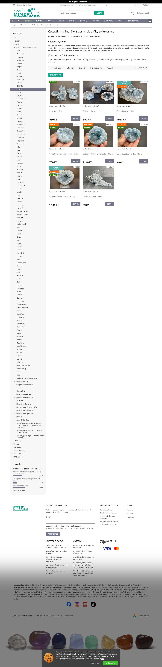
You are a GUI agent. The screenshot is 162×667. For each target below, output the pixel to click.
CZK (136, 5)
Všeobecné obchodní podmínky (107, 517)
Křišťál (19, 173)
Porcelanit (20, 253)
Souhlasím (111, 663)
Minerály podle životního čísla (27, 407)
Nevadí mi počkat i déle (21, 486)
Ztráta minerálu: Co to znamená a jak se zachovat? (56, 546)
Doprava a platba (67, 5)
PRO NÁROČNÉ (19, 457)
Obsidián (20, 230)
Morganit (20, 221)
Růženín (20, 275)
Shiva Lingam (21, 304)
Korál (19, 166)
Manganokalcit (22, 211)
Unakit (19, 356)
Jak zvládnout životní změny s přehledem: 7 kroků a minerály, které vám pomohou (84, 573)
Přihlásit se (53, 534)
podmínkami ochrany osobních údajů (80, 528)
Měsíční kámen (22, 214)
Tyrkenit (20, 349)
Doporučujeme (56, 68)
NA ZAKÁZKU (18, 447)
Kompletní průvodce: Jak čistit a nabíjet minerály (57, 566)
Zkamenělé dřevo (23, 365)
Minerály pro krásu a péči (25, 410)
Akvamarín (20, 54)
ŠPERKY (17, 444)
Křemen (20, 169)
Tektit (19, 333)
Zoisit (19, 375)
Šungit (19, 330)
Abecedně (110, 68)
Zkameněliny (21, 368)
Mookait (20, 218)
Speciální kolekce (22, 420)
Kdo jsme (130, 517)
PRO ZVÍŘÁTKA (19, 450)
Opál (18, 240)
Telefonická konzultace (87, 5)
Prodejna (130, 513)
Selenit (19, 291)
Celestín (20, 89)
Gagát (19, 108)
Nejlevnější (70, 68)
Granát (19, 118)
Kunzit (19, 179)
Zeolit (19, 372)
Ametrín (20, 57)
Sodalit (19, 311)
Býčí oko (20, 86)
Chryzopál (20, 144)
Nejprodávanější (96, 68)
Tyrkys (19, 352)
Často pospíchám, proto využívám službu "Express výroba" (27, 480)
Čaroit (19, 96)
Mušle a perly (22, 224)
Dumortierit (21, 99)
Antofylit (20, 70)
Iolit (18, 147)
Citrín (19, 92)
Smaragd (20, 320)
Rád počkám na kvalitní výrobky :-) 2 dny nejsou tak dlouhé (27, 472)
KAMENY (17, 44)
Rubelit (19, 269)
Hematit (20, 121)
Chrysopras (21, 134)
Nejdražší (82, 68)
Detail (76, 118)
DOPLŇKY (17, 454)
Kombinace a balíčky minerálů (27, 378)
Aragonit (20, 76)
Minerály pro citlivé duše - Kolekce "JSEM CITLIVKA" (29, 431)
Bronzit (19, 83)
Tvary (18, 388)
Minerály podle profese (24, 413)
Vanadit (19, 359)
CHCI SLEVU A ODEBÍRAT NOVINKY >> (17, 653)
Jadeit (19, 150)
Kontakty (130, 510)
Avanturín (20, 80)
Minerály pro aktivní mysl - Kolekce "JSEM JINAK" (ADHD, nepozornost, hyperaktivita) (29, 425)
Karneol (20, 163)
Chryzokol (20, 141)
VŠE (15, 38)
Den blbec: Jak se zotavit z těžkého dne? (82, 552)
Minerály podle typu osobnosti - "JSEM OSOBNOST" (30, 437)
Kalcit (19, 160)
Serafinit (20, 298)
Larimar (19, 189)
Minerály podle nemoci (24, 397)
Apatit (19, 73)
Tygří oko (20, 343)
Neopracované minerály (24, 385)
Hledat (99, 13)
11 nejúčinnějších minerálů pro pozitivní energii (83, 558)
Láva (18, 195)
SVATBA (19, 417)
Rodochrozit (21, 263)
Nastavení (95, 663)
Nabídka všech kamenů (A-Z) (26, 47)
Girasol (19, 112)
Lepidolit (20, 198)
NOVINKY (17, 41)
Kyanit (19, 176)
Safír (18, 282)
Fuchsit (19, 105)
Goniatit (20, 115)
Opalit (19, 243)
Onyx (19, 237)
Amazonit (20, 60)
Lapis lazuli (21, 185)
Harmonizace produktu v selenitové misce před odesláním (54, 559)
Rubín (19, 272)
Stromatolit (21, 327)
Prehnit (19, 256)
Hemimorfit (21, 124)
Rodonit (20, 266)
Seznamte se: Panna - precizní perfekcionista (83, 546)
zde (102, 659)
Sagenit (20, 285)
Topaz (19, 340)
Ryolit (19, 279)
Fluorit (19, 102)
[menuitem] (12, 21)
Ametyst (20, 63)
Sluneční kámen (22, 307)
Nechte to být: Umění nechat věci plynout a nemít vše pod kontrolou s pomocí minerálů (83, 565)
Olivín (19, 234)
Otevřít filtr (55, 75)
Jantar (19, 153)
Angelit (19, 67)
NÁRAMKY (17, 441)
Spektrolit (20, 317)
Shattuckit (20, 324)
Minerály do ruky (22, 381)
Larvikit (19, 192)
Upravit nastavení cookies (64, 615)
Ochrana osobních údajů (108, 524)
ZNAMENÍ (19, 401)
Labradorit (20, 182)
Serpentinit (21, 301)
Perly (19, 250)
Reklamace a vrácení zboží (109, 521)
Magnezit (20, 205)
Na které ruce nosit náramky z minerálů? (56, 552)
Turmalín (20, 336)
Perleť (19, 246)
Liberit (19, 202)
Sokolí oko (21, 314)
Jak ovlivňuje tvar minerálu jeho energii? (55, 572)
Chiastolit (20, 137)
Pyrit (18, 259)
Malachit (20, 208)
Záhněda (20, 362)
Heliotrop (20, 128)
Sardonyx (20, 288)
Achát (19, 51)
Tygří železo (21, 346)
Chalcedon (21, 131)
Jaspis (19, 157)
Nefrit (19, 227)
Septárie (20, 295)
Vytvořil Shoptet (143, 615)
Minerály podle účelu (23, 394)
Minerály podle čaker (23, 404)
